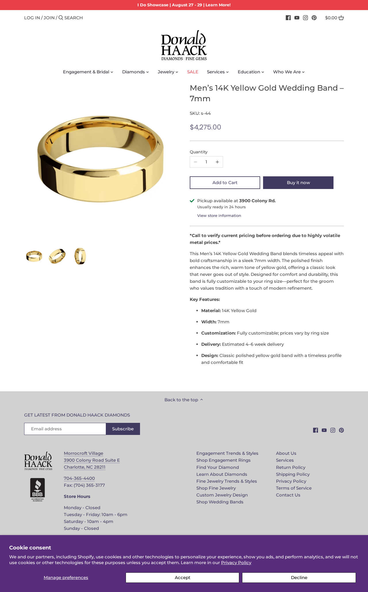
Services (285, 460)
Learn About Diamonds (221, 474)
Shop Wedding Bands (220, 502)
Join (49, 17)
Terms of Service (294, 488)
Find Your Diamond (217, 467)
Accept (182, 577)
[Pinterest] (314, 17)
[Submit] (60, 18)
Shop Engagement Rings (223, 460)
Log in (32, 17)
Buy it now (298, 182)
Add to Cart (224, 182)
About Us (286, 453)
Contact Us (288, 495)
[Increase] (217, 161)
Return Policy (290, 467)
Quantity (199, 152)
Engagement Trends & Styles (227, 453)
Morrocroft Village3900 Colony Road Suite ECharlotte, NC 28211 (92, 460)
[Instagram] (305, 17)
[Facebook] (288, 17)
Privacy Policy (236, 562)
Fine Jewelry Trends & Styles (226, 481)
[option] (34, 256)
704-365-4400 (79, 478)
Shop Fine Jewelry (216, 488)
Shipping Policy (293, 474)
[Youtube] (296, 17)
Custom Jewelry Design (222, 495)
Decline (299, 577)
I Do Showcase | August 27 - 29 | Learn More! (184, 5)
